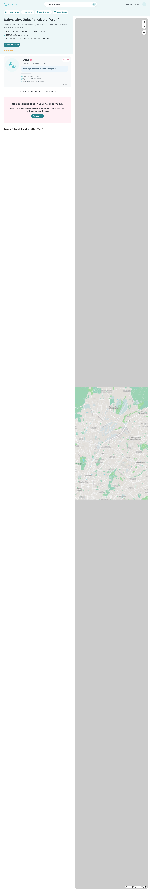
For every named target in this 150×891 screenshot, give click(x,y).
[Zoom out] (144, 26)
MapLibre (129, 887)
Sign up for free (12, 45)
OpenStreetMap (139, 887)
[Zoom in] (144, 22)
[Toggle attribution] (146, 887)
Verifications (44, 12)
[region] (111, 453)
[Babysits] (11, 4)
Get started (37, 116)
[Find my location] (144, 32)
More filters (61, 12)
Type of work (13, 12)
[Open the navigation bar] (144, 4)
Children (29, 12)
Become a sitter (132, 4)
